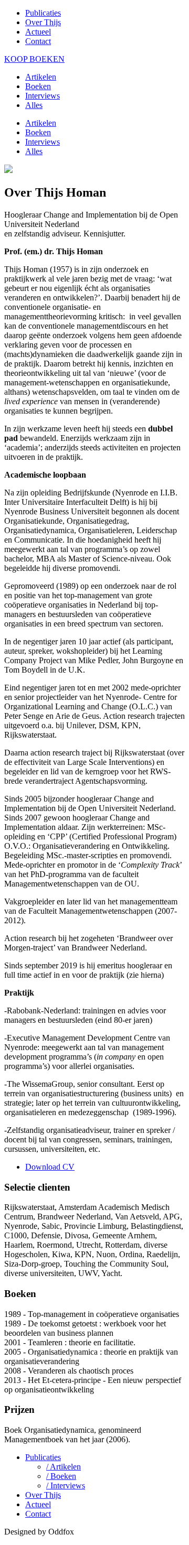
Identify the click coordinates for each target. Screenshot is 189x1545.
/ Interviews (65, 1485)
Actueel (38, 31)
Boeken (38, 86)
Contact (38, 41)
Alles (34, 105)
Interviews (42, 95)
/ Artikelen (63, 1466)
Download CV (50, 1166)
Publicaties (43, 12)
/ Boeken (61, 1476)
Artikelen (40, 76)
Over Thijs (43, 22)
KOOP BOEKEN (34, 59)
